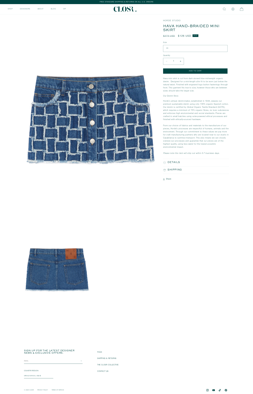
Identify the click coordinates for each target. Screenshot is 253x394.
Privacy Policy (42, 390)
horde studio (172, 21)
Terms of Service (58, 390)
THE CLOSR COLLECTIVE (108, 365)
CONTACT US (102, 371)
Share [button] (168, 179)
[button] (10, 8)
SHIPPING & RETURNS (106, 358)
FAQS (99, 352)
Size (165, 43)
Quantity (166, 55)
